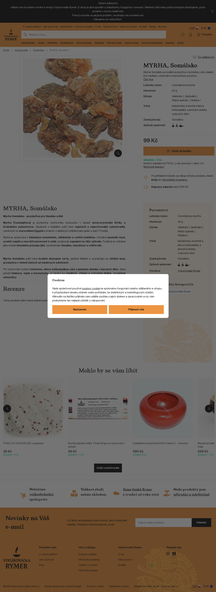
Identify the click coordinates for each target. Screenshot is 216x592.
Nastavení (79, 309)
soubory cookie (91, 288)
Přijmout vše (136, 309)
